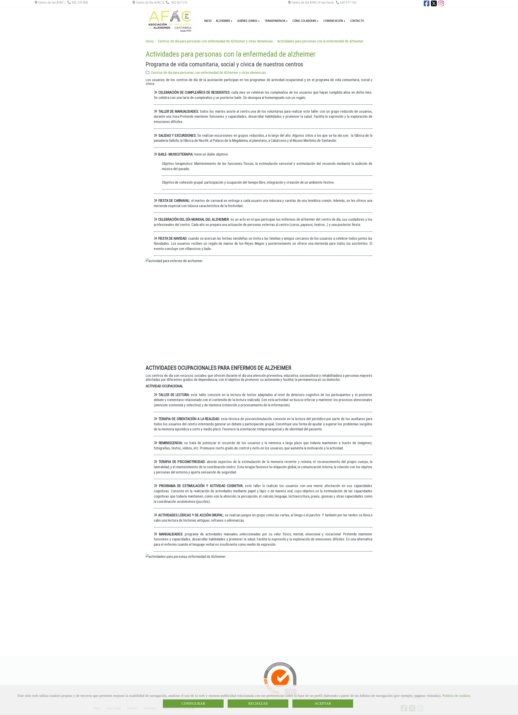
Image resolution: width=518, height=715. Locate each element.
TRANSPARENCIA (275, 21)
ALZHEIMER (223, 21)
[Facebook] (426, 5)
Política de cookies (456, 696)
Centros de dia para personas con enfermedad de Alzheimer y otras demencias (208, 72)
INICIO (208, 21)
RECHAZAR (258, 703)
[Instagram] (441, 5)
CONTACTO (357, 21)
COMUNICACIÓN (333, 21)
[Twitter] (434, 5)
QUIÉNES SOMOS (247, 21)
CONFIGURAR (193, 703)
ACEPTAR (323, 703)
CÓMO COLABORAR (304, 21)
